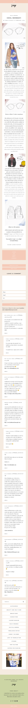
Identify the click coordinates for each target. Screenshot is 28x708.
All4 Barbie (8, 473)
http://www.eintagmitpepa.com (12, 368)
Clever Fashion (16, 244)
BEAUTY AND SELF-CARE (14, 609)
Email (14, 256)
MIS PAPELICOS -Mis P (11, 315)
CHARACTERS (14, 616)
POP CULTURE (14, 644)
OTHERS (14, 641)
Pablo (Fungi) (9, 20)
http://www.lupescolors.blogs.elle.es (13, 393)
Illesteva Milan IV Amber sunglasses (14, 114)
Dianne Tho (8, 580)
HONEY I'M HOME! (14, 634)
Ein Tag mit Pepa (9, 358)
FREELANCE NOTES (14, 630)
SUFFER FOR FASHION (14, 648)
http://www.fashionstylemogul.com (12, 422)
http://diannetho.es (9, 592)
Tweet (14, 255)
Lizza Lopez (8, 452)
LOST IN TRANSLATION (14, 637)
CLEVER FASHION (14, 620)
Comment (14, 258)
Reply (6, 333)
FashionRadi (8, 539)
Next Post (14, 268)
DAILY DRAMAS (14, 15)
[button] (14, 1)
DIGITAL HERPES (14, 627)
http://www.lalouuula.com (10, 464)
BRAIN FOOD (14, 613)
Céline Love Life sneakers (14, 227)
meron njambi (9, 402)
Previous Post (14, 265)
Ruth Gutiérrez (9, 377)
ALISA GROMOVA (9, 530)
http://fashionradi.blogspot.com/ (12, 552)
